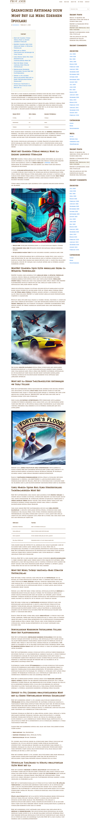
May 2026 (72, 59)
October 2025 (74, 77)
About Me (73, 1)
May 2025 (72, 89)
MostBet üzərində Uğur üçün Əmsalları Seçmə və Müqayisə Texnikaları (23, 46)
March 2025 (73, 92)
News (71, 125)
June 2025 (73, 87)
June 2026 (73, 56)
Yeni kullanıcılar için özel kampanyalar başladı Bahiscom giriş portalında (78, 38)
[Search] (88, 9)
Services (66, 1)
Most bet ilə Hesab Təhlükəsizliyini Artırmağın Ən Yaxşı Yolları (24, 52)
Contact (87, 1)
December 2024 (74, 97)
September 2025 (74, 79)
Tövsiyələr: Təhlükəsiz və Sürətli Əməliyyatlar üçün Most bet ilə (22, 85)
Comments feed (74, 141)
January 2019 (74, 107)
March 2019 (73, 102)
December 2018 (74, 110)
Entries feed (74, 139)
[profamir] (18, 1)
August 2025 (73, 82)
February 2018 (74, 115)
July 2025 (73, 84)
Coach (71, 123)
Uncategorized (74, 128)
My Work (80, 1)
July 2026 (73, 54)
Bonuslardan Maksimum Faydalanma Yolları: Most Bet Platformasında (23, 71)
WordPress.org (74, 144)
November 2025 (74, 74)
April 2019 (73, 100)
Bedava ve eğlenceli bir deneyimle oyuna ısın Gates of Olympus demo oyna (79, 19)
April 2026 (73, 61)
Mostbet (47, 162)
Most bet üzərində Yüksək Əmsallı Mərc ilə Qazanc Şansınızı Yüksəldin (22, 39)
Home (60, 1)
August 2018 (73, 112)
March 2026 (73, 64)
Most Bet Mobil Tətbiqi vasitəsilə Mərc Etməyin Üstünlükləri (21, 64)
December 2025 (74, 71)
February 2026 (74, 66)
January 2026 (74, 69)
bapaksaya (16, 25)
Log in (71, 136)
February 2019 (74, 105)
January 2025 (74, 94)
